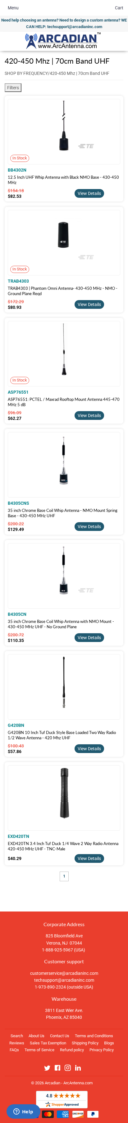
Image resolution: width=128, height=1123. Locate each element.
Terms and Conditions (94, 1035)
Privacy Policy (101, 1050)
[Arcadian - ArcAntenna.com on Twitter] (47, 1069)
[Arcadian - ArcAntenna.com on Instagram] (68, 1069)
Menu (13, 7)
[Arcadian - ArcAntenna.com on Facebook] (57, 1069)
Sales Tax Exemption (48, 1043)
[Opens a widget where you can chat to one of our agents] (23, 1112)
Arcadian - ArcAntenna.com (69, 1083)
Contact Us (59, 1035)
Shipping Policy (85, 1043)
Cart (119, 7)
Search (17, 1035)
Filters (13, 87)
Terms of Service (39, 1050)
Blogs (109, 1043)
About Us (36, 1035)
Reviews (16, 1043)
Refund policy (72, 1050)
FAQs (14, 1050)
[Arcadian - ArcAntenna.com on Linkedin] (78, 1069)
